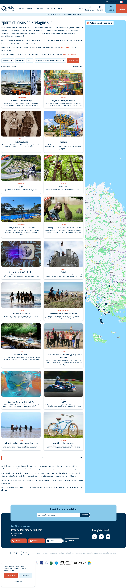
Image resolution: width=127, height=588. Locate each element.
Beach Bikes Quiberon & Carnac (63, 443)
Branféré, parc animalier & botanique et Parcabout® (63, 227)
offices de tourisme (70, 54)
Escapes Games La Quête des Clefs (21, 272)
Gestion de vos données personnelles (84, 553)
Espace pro (15, 553)
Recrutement (45, 553)
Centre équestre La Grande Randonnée (63, 313)
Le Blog (60, 8)
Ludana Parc (63, 186)
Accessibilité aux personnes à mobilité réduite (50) (49, 60)
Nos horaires (71, 541)
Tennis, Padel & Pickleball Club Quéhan (21, 227)
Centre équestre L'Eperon (21, 313)
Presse (25, 553)
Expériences (30, 8)
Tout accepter (11, 575)
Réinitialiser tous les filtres (8, 67)
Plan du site (113, 553)
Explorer (21, 8)
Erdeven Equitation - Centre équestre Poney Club (21, 443)
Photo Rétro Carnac (21, 142)
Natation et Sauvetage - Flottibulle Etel (21, 402)
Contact (52, 541)
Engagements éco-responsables (101, 553)
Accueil (47, 14)
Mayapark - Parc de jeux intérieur (63, 100)
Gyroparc (21, 186)
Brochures (35, 541)
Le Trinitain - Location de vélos (21, 100)
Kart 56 (63, 402)
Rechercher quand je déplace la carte (101, 23)
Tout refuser (25, 575)
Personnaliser (18, 581)
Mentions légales (53, 553)
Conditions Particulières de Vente (66, 553)
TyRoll (63, 272)
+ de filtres (71, 60)
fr (121, 2)
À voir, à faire (51, 8)
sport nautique (66, 47)
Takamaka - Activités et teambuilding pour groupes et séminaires (63, 356)
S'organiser (40, 8)
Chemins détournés (21, 354)
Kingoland (63, 142)
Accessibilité (111, 2)
